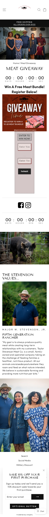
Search (24, 456)
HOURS (20, 81)
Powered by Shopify (24, 514)
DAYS (8, 81)
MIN (31, 81)
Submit (24, 171)
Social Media (24, 460)
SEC (41, 81)
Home (16, 63)
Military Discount (24, 465)
